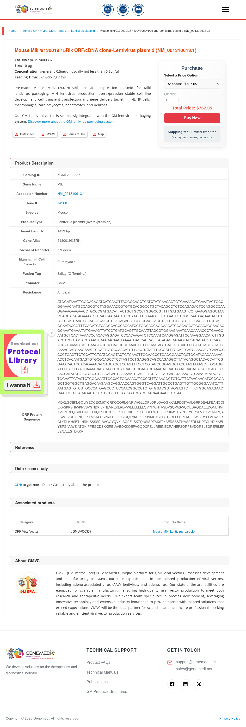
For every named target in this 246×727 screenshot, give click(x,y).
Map (101, 134)
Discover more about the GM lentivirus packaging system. (72, 121)
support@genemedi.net (196, 662)
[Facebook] (172, 684)
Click (18, 485)
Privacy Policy (229, 718)
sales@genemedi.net (194, 669)
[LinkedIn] (186, 684)
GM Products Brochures (106, 691)
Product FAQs (98, 662)
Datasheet (27, 134)
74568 (62, 203)
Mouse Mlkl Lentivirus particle (174, 531)
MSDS (51, 134)
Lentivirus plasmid (83, 30)
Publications (97, 682)
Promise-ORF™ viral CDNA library (43, 30)
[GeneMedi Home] (42, 654)
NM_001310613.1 (71, 194)
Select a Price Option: (182, 75)
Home (12, 30)
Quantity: (170, 94)
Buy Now (192, 118)
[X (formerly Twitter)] (199, 684)
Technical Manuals (102, 672)
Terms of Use (76, 134)
